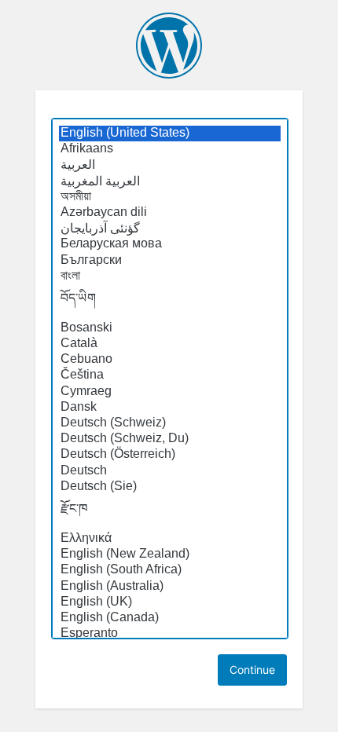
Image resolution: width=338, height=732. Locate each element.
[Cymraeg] (170, 392)
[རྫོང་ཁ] (170, 513)
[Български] (170, 261)
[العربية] (170, 165)
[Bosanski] (170, 328)
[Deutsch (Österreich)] (170, 455)
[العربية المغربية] (170, 181)
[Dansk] (170, 407)
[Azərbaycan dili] (170, 213)
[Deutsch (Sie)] (170, 487)
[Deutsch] (170, 471)
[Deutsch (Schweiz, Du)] (170, 439)
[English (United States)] (170, 133)
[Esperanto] (170, 634)
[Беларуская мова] (170, 244)
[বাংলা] (170, 276)
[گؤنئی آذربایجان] (170, 228)
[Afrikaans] (170, 149)
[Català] (170, 344)
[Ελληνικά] (170, 539)
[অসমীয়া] (170, 197)
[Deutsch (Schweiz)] (170, 423)
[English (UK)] (170, 602)
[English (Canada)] (170, 618)
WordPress (169, 46)
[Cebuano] (170, 360)
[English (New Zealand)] (170, 554)
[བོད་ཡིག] (170, 302)
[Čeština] (170, 375)
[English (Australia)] (170, 587)
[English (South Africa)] (170, 570)
